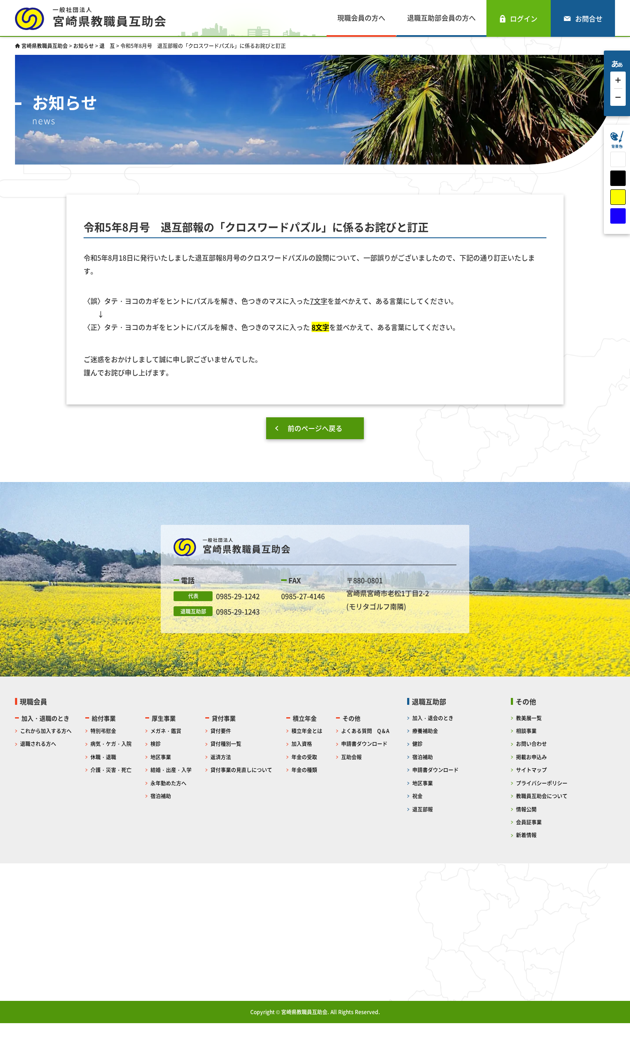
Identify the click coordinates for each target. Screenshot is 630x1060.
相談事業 (526, 730)
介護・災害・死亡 (111, 769)
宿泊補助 (160, 795)
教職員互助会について (541, 795)
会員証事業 (529, 822)
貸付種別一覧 (225, 743)
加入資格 (301, 743)
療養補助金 (425, 730)
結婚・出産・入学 (171, 769)
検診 (155, 743)
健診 (417, 743)
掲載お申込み (531, 757)
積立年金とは (306, 730)
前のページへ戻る (315, 428)
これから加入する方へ (46, 730)
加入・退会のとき (432, 718)
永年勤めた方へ (168, 783)
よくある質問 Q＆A (365, 730)
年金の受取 (304, 757)
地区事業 (160, 757)
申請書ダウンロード (364, 743)
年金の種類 (304, 769)
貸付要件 (220, 730)
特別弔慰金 (103, 730)
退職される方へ (38, 743)
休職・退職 (103, 757)
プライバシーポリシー (541, 783)
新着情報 (526, 834)
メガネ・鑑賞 (165, 730)
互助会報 (351, 757)
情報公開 (526, 809)
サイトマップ (531, 769)
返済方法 (220, 757)
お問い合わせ (531, 743)
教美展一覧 (529, 718)
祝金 (417, 795)
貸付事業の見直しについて (241, 769)
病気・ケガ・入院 (111, 743)
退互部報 (422, 809)
